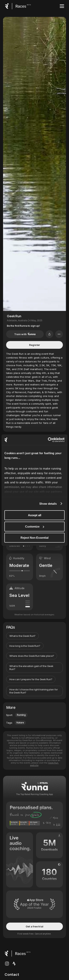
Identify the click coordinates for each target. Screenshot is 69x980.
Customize (32, 526)
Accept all (34, 515)
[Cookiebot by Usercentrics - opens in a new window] (49, 439)
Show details (48, 503)
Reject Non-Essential (34, 537)
